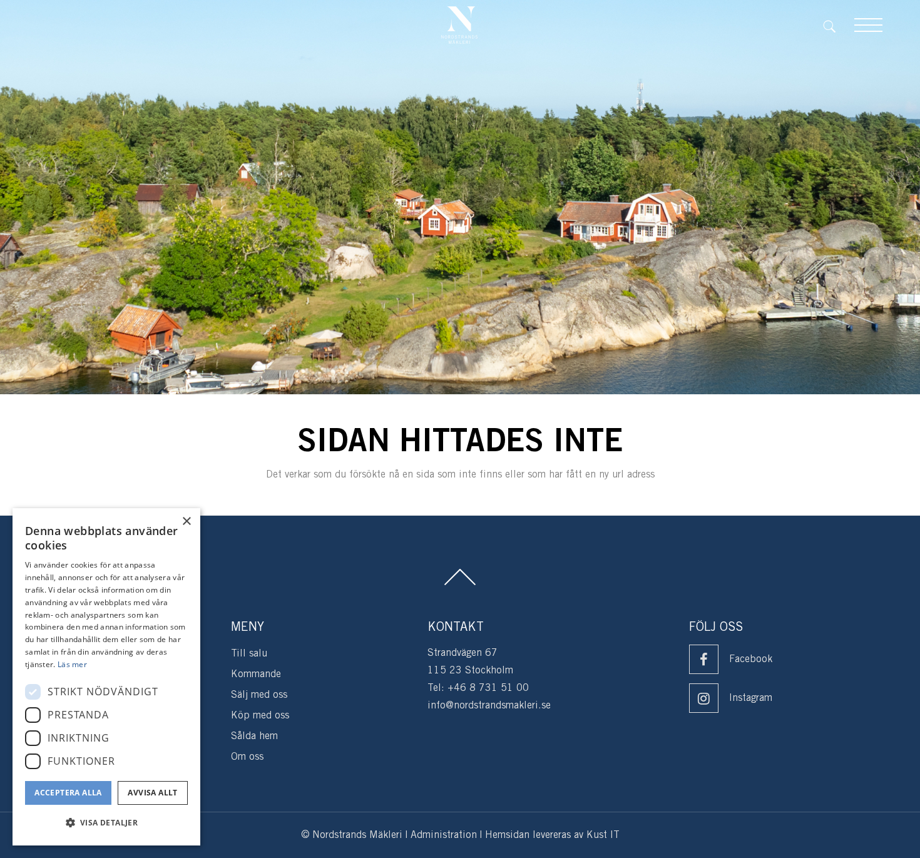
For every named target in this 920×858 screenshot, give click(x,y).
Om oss (247, 757)
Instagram (750, 698)
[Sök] (838, 25)
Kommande (256, 674)
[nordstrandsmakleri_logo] (459, 25)
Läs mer (72, 664)
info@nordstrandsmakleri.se (489, 705)
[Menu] (868, 25)
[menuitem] (838, 25)
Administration (444, 835)
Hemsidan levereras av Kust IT (552, 835)
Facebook (750, 659)
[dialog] (106, 676)
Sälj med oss (259, 695)
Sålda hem (254, 736)
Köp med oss (260, 715)
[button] (106, 823)
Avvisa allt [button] (152, 792)
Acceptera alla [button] (68, 792)
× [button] (186, 521)
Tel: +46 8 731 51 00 (478, 688)
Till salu (249, 653)
